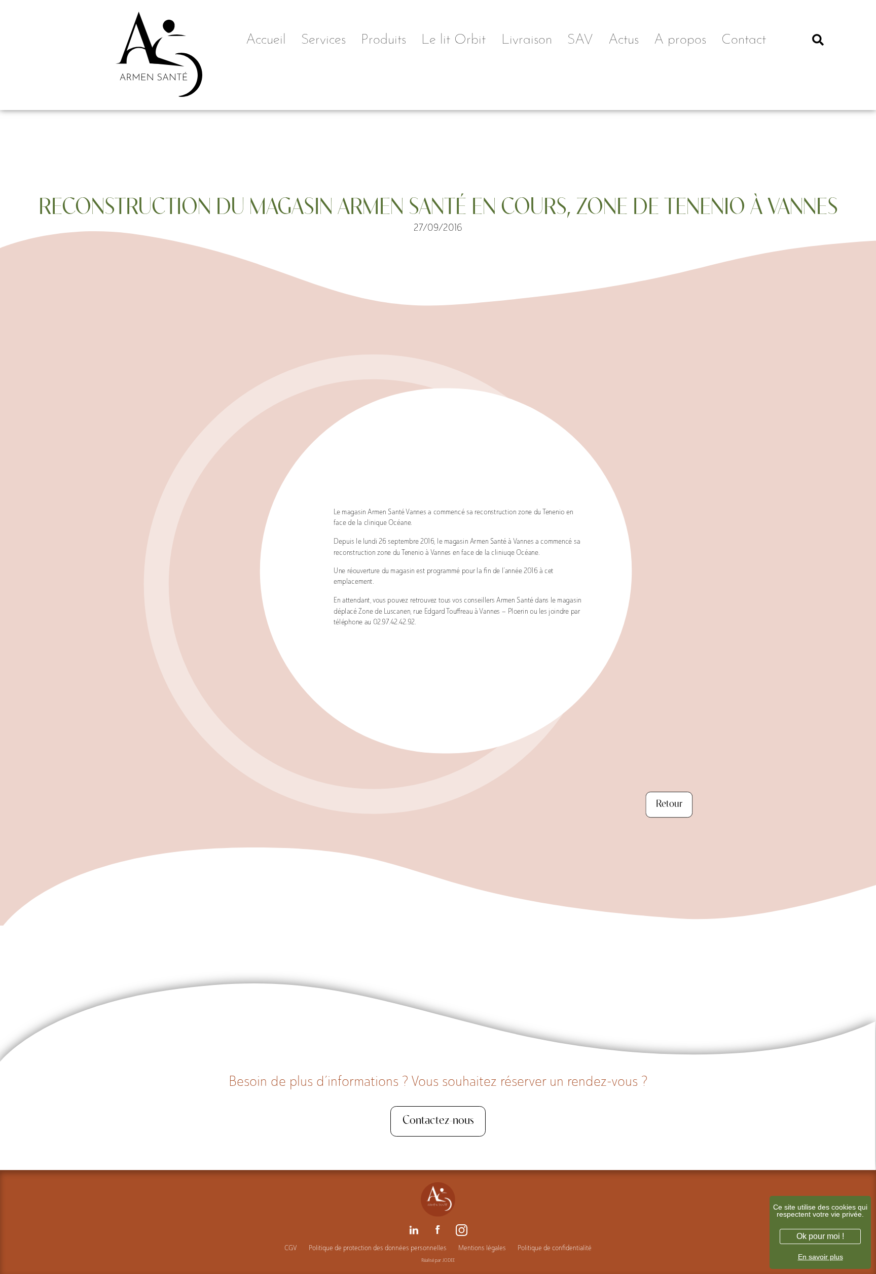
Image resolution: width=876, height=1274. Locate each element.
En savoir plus (820, 1256)
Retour (669, 804)
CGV (290, 1248)
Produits (383, 40)
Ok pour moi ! (820, 1236)
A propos (680, 40)
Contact (743, 40)
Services (323, 40)
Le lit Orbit (453, 40)
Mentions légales (482, 1248)
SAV (580, 40)
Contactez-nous (438, 1121)
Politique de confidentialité (555, 1248)
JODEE (448, 1260)
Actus (623, 40)
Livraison (526, 40)
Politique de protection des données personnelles (378, 1248)
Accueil (266, 40)
